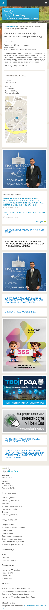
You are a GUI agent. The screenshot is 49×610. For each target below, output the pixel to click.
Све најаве (39, 222)
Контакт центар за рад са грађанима (16, 588)
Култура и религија (9, 509)
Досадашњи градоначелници (13, 528)
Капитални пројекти (10, 560)
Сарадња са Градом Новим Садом (15, 594)
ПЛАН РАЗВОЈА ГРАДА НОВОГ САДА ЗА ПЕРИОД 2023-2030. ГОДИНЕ (22, 440)
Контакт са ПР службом (11, 570)
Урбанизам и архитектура (12, 506)
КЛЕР (4, 554)
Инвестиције (8, 549)
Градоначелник (8, 525)
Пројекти (5, 557)
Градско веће (7, 530)
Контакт (6, 583)
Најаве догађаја (12, 194)
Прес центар (8, 565)
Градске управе (8, 533)
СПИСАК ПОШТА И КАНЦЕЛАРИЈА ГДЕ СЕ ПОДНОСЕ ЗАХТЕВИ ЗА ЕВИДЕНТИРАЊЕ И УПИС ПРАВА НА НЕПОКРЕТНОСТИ (24, 300)
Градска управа (9, 520)
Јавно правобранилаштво (12, 536)
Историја (5, 503)
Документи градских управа (12, 545)
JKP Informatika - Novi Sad (33, 606)
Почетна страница (10, 26)
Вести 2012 (6, 576)
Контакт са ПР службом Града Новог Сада (18, 597)
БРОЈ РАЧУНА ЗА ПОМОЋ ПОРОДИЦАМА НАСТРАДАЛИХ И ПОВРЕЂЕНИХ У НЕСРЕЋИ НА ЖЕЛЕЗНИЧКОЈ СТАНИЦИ (24, 244)
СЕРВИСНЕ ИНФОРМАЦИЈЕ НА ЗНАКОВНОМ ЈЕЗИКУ (24, 231)
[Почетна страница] (21, 20)
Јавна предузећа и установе (13, 542)
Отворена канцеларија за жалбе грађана (18, 591)
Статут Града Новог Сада (12, 539)
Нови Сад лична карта (10, 501)
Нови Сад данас (9, 493)
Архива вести (7, 579)
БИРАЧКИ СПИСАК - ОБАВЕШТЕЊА (20, 312)
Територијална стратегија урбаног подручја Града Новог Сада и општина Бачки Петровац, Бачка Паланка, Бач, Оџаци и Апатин (24, 454)
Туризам (5, 512)
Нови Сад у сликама (10, 515)
